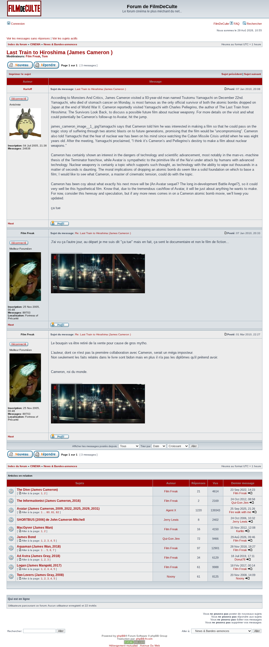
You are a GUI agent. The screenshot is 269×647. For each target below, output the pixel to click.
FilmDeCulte (221, 23)
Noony (171, 576)
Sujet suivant (252, 74)
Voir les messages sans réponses (28, 38)
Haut (11, 223)
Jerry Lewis (171, 519)
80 (48, 512)
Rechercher (254, 23)
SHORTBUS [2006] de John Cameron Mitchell (51, 520)
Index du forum (17, 44)
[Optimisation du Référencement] (134, 643)
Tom (45, 56)
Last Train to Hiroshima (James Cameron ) (60, 52)
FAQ (236, 23)
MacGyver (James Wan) (35, 527)
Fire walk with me (240, 512)
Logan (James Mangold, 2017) (39, 565)
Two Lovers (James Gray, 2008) (40, 575)
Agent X (171, 510)
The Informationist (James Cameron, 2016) (49, 501)
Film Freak (33, 56)
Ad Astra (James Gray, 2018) (38, 556)
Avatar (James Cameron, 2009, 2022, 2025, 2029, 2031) (58, 508)
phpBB (121, 635)
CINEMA (35, 44)
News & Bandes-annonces (60, 44)
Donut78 (240, 559)
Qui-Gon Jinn (240, 502)
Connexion (17, 23)
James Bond (26, 537)
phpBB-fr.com (144, 638)
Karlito (240, 531)
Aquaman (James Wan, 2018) (39, 546)
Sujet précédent (231, 74)
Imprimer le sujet (20, 74)
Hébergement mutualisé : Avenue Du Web (134, 645)
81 (52, 512)
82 (57, 512)
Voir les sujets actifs (64, 38)
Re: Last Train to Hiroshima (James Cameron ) (103, 233)
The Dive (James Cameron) (37, 490)
